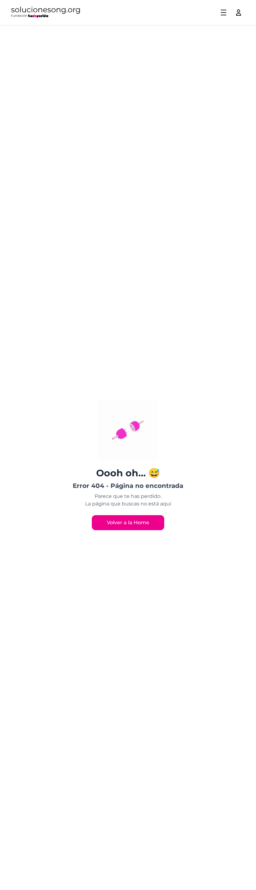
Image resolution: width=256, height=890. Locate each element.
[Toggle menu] (223, 12)
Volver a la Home (128, 522)
